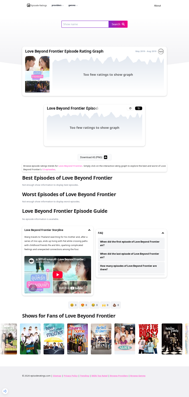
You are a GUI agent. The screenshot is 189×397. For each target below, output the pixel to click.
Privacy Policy (71, 375)
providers (56, 5)
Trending (84, 375)
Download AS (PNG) (91, 157)
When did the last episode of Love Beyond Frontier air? (129, 255)
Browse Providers (119, 375)
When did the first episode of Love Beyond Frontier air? (129, 243)
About (157, 5)
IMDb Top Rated (99, 375)
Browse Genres (137, 375)
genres (72, 5)
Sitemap (57, 375)
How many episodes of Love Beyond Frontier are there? (128, 267)
